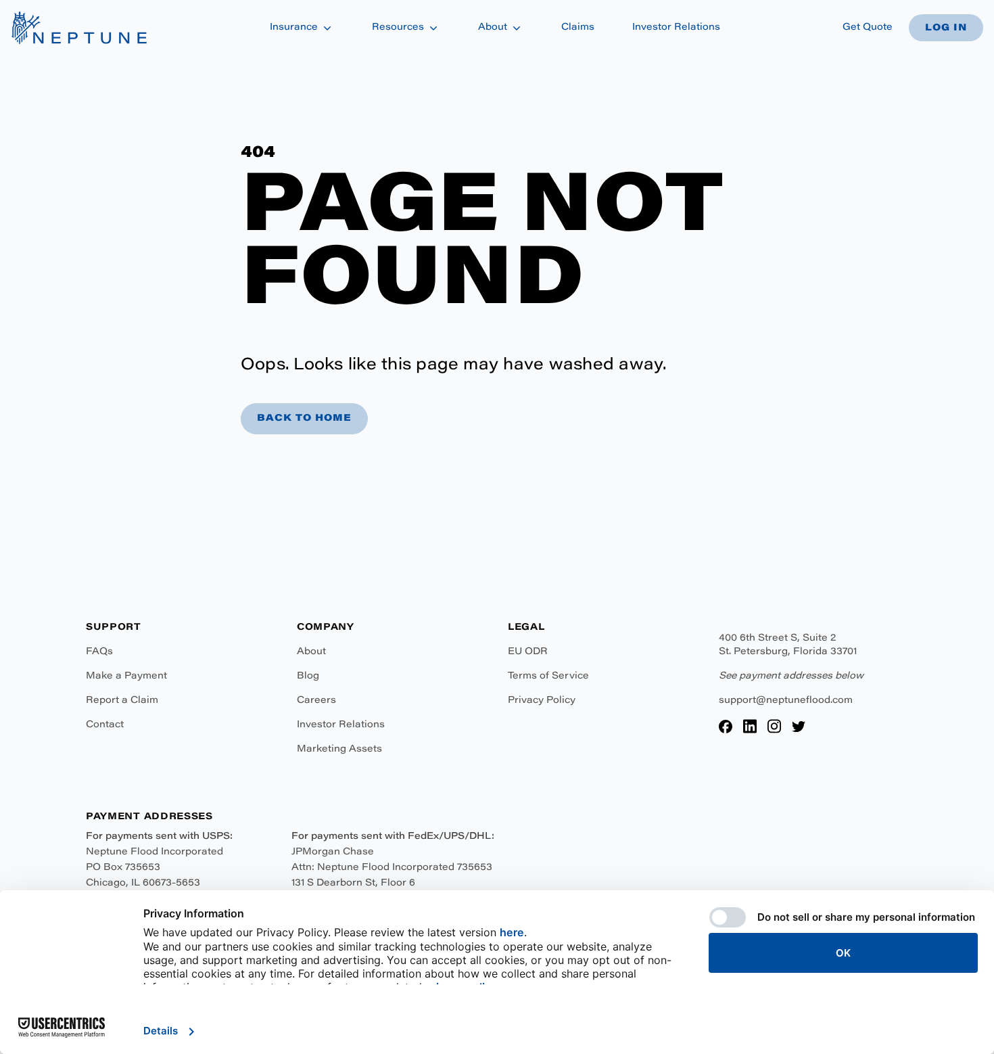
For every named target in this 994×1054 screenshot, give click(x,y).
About (311, 652)
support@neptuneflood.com (786, 701)
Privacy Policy (541, 701)
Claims (577, 27)
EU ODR (528, 652)
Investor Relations (341, 725)
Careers (316, 701)
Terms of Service (548, 676)
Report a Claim (122, 701)
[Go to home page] (79, 28)
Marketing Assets (339, 749)
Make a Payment (126, 676)
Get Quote (868, 27)
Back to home (304, 418)
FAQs (99, 652)
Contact (105, 725)
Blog (308, 676)
